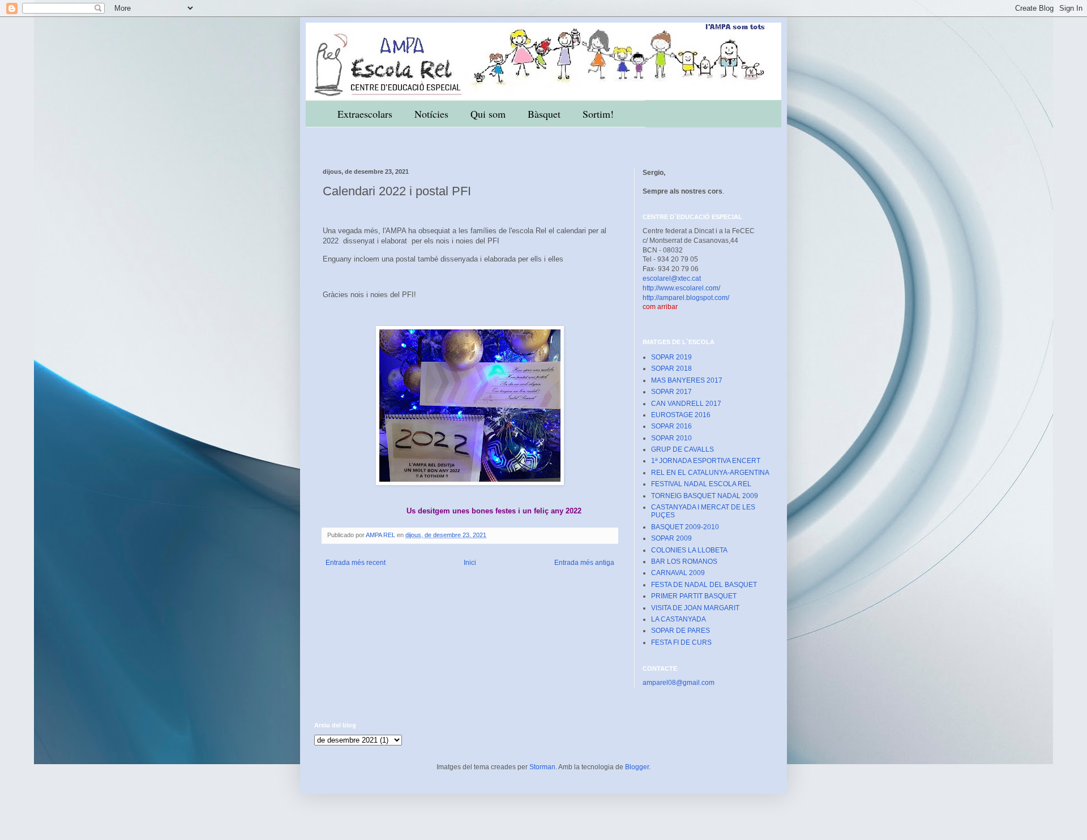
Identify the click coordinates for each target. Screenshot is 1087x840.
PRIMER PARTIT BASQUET (694, 596)
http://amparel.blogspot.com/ (686, 298)
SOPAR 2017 (671, 392)
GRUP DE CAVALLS (682, 449)
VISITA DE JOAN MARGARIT (695, 608)
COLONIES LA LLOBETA (689, 550)
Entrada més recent (356, 563)
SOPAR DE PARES (680, 631)
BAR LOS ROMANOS (684, 561)
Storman (542, 767)
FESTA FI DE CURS (681, 642)
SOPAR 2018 (671, 368)
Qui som (488, 114)
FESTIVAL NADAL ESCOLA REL (701, 484)
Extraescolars (364, 114)
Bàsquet (544, 114)
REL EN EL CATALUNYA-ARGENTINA (710, 473)
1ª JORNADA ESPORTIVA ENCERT (705, 461)
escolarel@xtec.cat (672, 278)
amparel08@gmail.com (678, 683)
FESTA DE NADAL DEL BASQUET (704, 585)
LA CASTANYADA (678, 619)
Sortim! (598, 114)
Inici (470, 563)
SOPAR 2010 (671, 438)
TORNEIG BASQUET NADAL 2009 (704, 496)
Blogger (637, 767)
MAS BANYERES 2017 (686, 380)
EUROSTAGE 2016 (681, 415)
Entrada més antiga (584, 563)
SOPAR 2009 (671, 538)
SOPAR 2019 (671, 357)
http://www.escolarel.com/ (681, 288)
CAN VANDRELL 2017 (686, 404)
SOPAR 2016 (671, 426)
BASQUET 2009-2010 (685, 527)
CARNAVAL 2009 (678, 573)
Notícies (431, 114)
